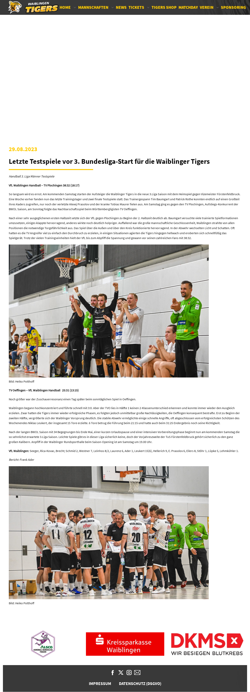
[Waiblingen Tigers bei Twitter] (121, 672)
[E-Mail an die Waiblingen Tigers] (137, 672)
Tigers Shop (164, 7)
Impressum (100, 683)
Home (65, 7)
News (121, 7)
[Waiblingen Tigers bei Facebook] (113, 672)
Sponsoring (233, 7)
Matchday (188, 7)
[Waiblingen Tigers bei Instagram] (129, 672)
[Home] (33, 7)
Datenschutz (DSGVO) (140, 683)
